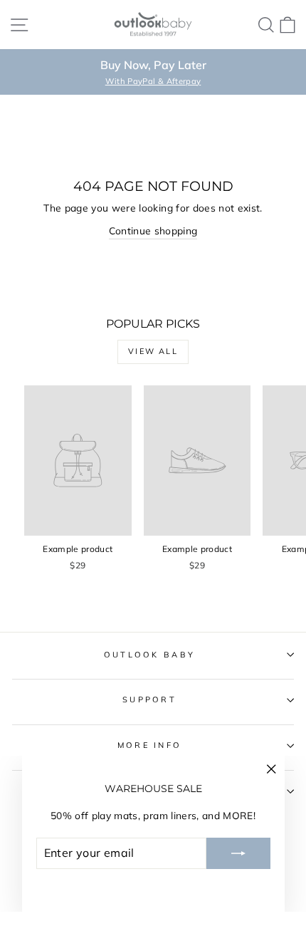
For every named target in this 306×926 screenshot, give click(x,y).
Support (149, 699)
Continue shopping (153, 230)
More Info (149, 745)
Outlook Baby (150, 655)
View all (153, 351)
